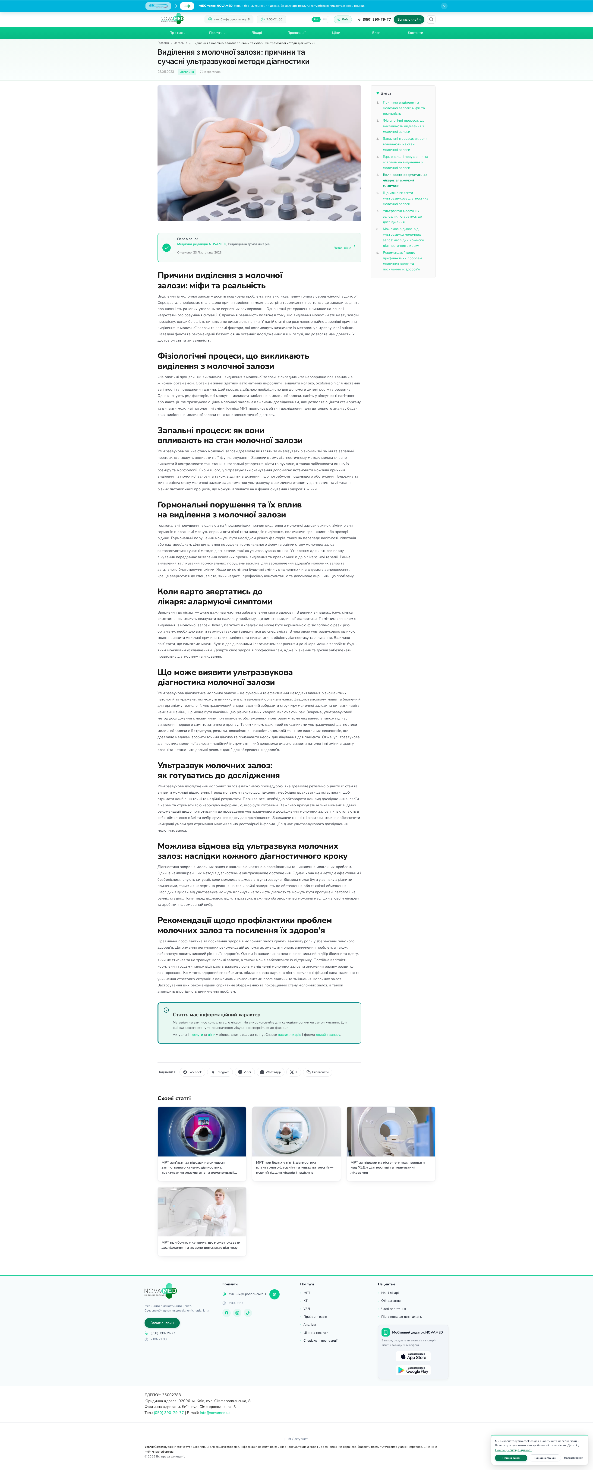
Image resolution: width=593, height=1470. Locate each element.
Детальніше (342, 248)
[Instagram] (237, 1313)
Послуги (216, 32)
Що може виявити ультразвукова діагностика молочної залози (405, 198)
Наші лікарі (390, 1293)
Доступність (300, 1439)
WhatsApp (273, 1072)
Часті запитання (393, 1309)
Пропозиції (296, 32)
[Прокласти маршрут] (274, 1294)
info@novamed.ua (215, 1412)
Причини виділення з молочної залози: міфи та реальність (404, 108)
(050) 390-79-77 (377, 19)
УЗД (306, 1309)
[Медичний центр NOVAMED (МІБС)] (173, 18)
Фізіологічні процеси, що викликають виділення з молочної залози (403, 126)
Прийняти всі (514, 1458)
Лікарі (257, 32)
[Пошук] (431, 19)
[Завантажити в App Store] (413, 1356)
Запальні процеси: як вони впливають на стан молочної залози (405, 144)
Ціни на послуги (315, 1333)
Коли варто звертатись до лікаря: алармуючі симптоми (405, 180)
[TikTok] (248, 1313)
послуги (196, 1034)
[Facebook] (226, 1313)
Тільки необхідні (547, 1458)
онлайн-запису (328, 1034)
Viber (247, 1072)
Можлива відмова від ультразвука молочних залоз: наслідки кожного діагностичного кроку (403, 237)
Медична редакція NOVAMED (201, 244)
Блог (376, 32)
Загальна (180, 43)
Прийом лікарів (315, 1317)
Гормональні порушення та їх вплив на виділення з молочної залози (405, 162)
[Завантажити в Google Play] (413, 1370)
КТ (305, 1301)
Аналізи (309, 1324)
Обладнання (391, 1301)
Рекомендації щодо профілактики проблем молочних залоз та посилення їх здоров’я (402, 261)
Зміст (386, 93)
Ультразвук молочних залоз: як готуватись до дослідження (402, 216)
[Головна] (161, 1291)
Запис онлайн (409, 19)
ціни (211, 1034)
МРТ (306, 1293)
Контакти (415, 32)
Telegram (222, 1072)
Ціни (336, 32)
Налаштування (573, 1458)
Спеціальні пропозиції (320, 1340)
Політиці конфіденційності (513, 1450)
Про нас (176, 32)
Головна (163, 43)
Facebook (195, 1072)
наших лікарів (289, 1034)
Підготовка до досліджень (401, 1317)
